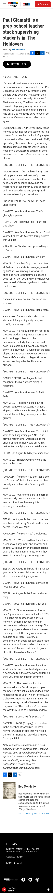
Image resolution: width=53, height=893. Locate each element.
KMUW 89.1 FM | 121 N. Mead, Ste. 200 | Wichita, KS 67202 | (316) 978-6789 (23, 850)
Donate (44, 4)
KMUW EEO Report (14, 863)
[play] (4, 889)
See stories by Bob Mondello (33, 813)
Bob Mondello (18, 49)
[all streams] (49, 889)
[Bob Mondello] (9, 790)
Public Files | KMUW (14, 857)
